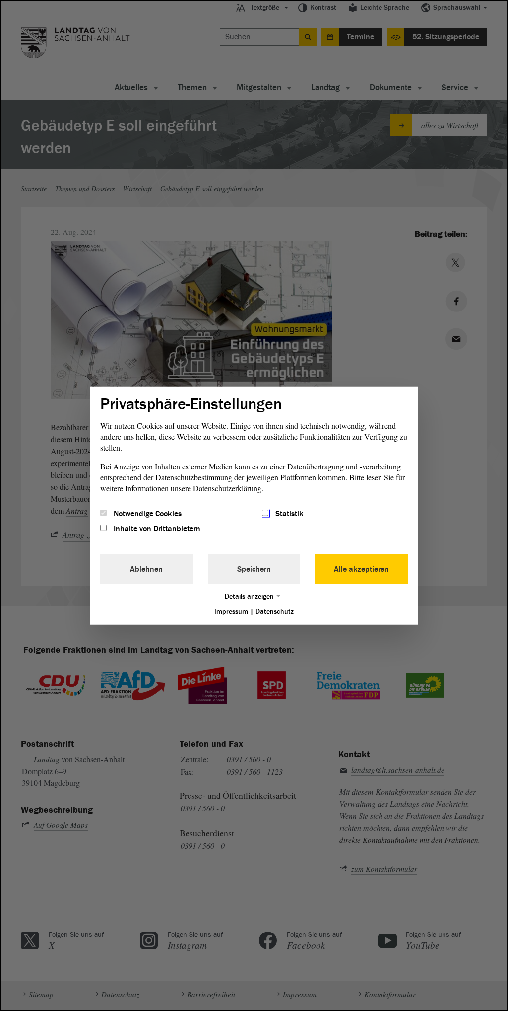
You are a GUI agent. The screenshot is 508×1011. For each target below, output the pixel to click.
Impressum (231, 611)
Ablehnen (146, 569)
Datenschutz (274, 611)
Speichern (254, 569)
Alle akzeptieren (361, 569)
